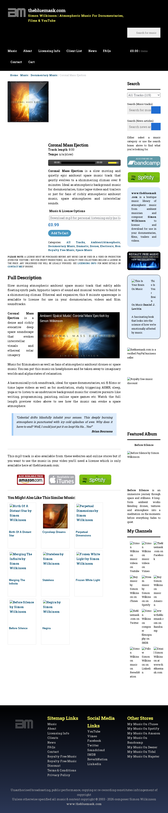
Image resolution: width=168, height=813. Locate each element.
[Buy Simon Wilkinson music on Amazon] (158, 591)
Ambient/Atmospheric (105, 242)
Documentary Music (44, 75)
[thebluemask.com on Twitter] (135, 617)
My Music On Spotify (143, 728)
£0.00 (139, 51)
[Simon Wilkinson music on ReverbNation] (135, 662)
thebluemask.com (46, 10)
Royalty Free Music (61, 756)
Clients (52, 738)
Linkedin (94, 764)
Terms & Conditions (61, 770)
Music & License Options (67, 211)
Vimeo (92, 736)
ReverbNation (97, 759)
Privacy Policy (58, 775)
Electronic (107, 246)
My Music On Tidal (141, 752)
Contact (16, 62)
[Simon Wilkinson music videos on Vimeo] (147, 557)
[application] (84, 163)
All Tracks (75, 242)
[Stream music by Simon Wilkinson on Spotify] (147, 591)
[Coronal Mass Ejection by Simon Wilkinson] (28, 112)
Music (12, 51)
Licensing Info (49, 51)
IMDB (91, 754)
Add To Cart (59, 233)
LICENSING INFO (86, 263)
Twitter (93, 745)
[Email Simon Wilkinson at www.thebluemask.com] (158, 661)
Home (14, 75)
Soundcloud (96, 750)
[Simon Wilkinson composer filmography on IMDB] (147, 627)
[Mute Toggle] (105, 162)
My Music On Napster (143, 756)
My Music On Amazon (143, 733)
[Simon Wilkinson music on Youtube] (135, 557)
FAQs (107, 51)
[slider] (114, 162)
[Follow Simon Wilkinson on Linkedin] (147, 661)
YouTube (93, 731)
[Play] (50, 162)
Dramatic (82, 246)
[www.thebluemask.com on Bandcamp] (158, 621)
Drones (94, 246)
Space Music (84, 250)
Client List (74, 51)
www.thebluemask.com (84, 804)
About (27, 51)
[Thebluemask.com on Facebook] (158, 551)
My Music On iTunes (142, 724)
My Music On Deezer (142, 747)
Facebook (94, 741)
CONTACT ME (15, 266)
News (92, 51)
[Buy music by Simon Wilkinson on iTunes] (135, 589)
